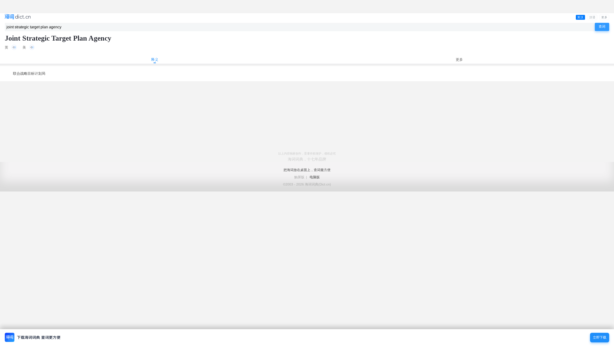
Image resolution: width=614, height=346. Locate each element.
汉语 (592, 17)
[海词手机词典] (17, 17)
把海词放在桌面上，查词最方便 (307, 170)
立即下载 (599, 337)
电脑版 (315, 177)
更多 (604, 17)
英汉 (580, 17)
